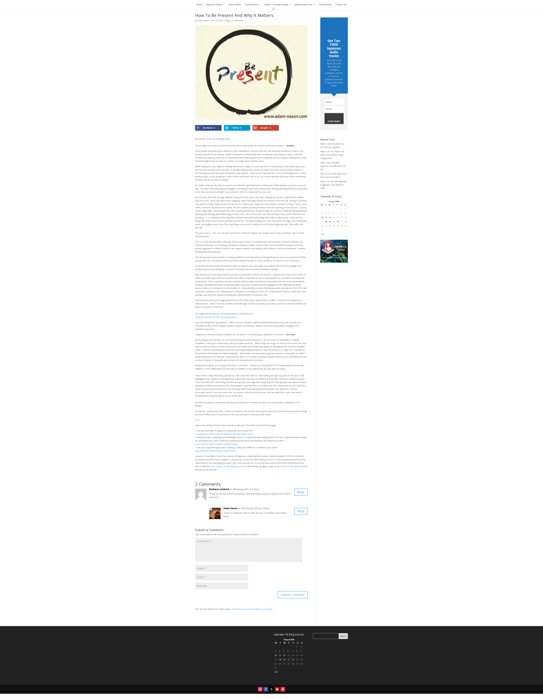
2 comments (237, 20)
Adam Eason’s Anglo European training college (216, 444)
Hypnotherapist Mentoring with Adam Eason (215, 451)
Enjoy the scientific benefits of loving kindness (216, 317)
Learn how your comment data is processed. (251, 609)
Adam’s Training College (276, 5)
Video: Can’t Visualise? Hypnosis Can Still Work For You (332, 166)
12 (330, 217)
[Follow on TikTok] (283, 689)
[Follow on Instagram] (260, 689)
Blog (227, 20)
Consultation (251, 5)
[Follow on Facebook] (266, 689)
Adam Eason (203, 20)
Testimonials (325, 5)
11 (326, 217)
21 (338, 221)
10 (322, 217)
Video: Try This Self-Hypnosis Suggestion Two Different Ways (333, 185)
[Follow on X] (271, 689)
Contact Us (340, 5)
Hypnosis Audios (214, 5)
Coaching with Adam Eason (207, 434)
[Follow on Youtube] (277, 689)
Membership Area (303, 5)
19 (330, 221)
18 (326, 221)
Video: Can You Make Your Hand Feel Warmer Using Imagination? (332, 155)
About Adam (235, 5)
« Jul (322, 233)
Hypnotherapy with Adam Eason (238, 434)
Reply (300, 492)
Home (199, 5)
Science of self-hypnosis (291, 466)
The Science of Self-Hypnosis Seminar (229, 466)
